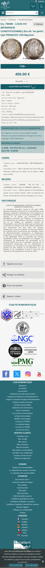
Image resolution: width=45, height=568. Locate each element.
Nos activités (22, 485)
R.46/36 (14, 151)
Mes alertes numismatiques (22, 450)
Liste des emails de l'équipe (22, 482)
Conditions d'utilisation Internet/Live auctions (22, 504)
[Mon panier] (33, 8)
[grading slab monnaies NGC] (22, 339)
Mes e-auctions (22, 444)
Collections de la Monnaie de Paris (22, 394)
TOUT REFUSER (31, 565)
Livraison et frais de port (22, 455)
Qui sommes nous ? (22, 479)
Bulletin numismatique (23, 419)
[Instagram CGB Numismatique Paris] (28, 374)
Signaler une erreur (14, 264)
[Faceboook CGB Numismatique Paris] (5, 374)
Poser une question (14, 285)
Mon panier (22, 442)
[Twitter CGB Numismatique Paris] (17, 374)
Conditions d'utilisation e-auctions (22, 501)
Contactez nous (22, 436)
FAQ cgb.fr (22, 490)
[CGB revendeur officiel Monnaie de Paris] (22, 351)
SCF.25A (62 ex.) (18, 148)
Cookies (23, 512)
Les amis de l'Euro (22, 430)
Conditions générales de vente (22, 499)
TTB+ (22, 66)
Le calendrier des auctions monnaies (22, 470)
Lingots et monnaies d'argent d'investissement (22, 399)
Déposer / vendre (14, 296)
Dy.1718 (5, 151)
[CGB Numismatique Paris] (5, 9)
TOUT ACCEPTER (16, 565)
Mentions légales (22, 507)
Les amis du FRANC (22, 427)
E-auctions (22, 388)
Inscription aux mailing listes (22, 453)
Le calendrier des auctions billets (22, 473)
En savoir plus (22, 562)
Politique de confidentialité (22, 510)
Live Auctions (22, 391)
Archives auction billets (22, 405)
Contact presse (22, 488)
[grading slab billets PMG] (22, 362)
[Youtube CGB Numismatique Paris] (39, 374)
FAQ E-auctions (22, 493)
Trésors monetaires (22, 410)
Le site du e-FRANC (22, 421)
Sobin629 (31, 148)
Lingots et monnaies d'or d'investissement (22, 397)
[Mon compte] (41, 8)
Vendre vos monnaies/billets (22, 467)
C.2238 (5, 148)
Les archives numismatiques (22, 413)
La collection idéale (23, 424)
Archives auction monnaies (22, 402)
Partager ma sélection (15, 275)
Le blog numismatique (22, 416)
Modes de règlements (22, 458)
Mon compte (22, 439)
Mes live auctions (22, 447)
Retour (39, 24)
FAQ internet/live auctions (22, 496)
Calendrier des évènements (22, 408)
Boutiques (22, 386)
